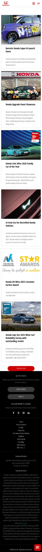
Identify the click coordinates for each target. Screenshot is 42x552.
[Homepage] (5, 3)
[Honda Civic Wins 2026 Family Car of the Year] (21, 145)
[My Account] (33, 3)
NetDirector (13, 549)
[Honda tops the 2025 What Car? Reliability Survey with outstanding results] (21, 316)
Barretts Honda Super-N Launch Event (20, 50)
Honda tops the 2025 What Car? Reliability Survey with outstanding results (20, 338)
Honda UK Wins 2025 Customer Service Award (20, 283)
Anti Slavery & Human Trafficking (21, 433)
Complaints (21, 436)
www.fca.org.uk (23, 523)
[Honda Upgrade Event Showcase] (21, 86)
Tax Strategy (21, 442)
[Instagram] (23, 412)
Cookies (21, 422)
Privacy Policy (21, 430)
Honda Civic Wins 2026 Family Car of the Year (19, 165)
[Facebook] (13, 412)
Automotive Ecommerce (25, 549)
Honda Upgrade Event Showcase (20, 104)
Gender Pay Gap (21, 439)
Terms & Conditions (21, 425)
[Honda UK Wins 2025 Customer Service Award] (21, 263)
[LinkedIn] (28, 412)
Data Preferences (21, 445)
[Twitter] (18, 412)
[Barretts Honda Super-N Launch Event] (21, 30)
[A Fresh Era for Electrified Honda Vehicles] (21, 204)
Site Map (21, 427)
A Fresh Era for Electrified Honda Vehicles (20, 224)
